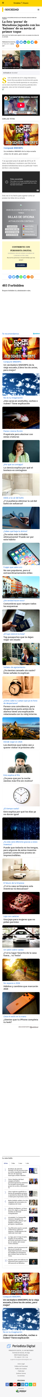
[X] (11, 1384)
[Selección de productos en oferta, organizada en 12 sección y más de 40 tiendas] (21, 205)
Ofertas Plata (29, 232)
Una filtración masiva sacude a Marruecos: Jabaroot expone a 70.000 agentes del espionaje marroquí (17, 1230)
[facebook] (7, 1384)
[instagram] (22, 1384)
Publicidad (21, 1371)
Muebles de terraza (12, 232)
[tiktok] (19, 1384)
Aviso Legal (21, 1364)
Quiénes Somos (21, 1373)
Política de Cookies (21, 1368)
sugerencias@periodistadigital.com (21, 1359)
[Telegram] (32, 42)
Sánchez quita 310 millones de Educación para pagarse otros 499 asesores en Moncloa (18, 1261)
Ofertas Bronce (29, 234)
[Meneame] (35, 42)
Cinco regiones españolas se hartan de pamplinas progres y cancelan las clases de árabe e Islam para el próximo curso (18, 1194)
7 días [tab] (13, 1163)
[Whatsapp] (28, 42)
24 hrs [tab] (6, 1163)
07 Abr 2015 (5, 44)
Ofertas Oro (28, 229)
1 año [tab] (27, 1163)
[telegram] (26, 1384)
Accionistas (21, 1376)
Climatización (12, 226)
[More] (17, 45)
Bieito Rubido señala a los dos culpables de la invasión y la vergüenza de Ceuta (18, 1202)
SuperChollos (28, 226)
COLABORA (21, 265)
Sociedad (12, 9)
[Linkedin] (24, 42)
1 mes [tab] (20, 1163)
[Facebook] (17, 42)
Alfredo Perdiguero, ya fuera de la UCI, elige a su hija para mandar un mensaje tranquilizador (17, 1210)
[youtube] (15, 1384)
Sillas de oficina (12, 235)
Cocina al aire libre (12, 229)
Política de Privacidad (21, 1366)
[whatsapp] (30, 1384)
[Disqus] (21, 1060)
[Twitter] (21, 42)
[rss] (34, 1384)
